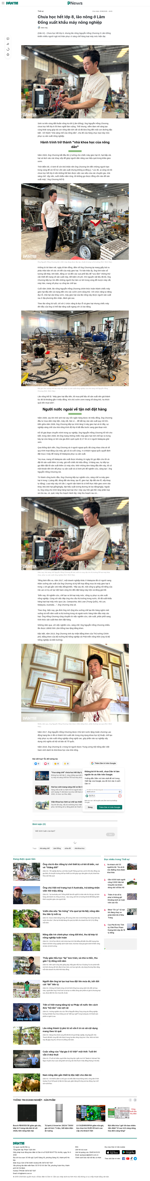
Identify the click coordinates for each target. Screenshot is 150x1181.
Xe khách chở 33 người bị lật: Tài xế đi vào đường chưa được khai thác (116, 868)
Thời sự (40, 11)
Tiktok (131, 1158)
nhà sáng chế (44, 848)
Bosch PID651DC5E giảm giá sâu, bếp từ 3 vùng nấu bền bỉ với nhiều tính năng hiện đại (27, 1128)
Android (129, 1152)
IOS (113, 1152)
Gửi (110, 834)
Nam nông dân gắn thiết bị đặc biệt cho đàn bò (67, 1075)
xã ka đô (68, 848)
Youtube (127, 1158)
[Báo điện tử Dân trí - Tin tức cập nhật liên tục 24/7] (12, 3)
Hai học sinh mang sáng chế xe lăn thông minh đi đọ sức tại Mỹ (78, 787)
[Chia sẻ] (8, 44)
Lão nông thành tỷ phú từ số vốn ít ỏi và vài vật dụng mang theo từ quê (70, 1030)
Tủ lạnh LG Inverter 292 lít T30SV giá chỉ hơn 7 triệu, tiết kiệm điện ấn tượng (59, 1128)
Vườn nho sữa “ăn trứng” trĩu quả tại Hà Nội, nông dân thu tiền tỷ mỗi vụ (71, 913)
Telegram (135, 1158)
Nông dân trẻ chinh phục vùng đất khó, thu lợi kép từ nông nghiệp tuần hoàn (70, 936)
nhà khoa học (79, 848)
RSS (76, 1147)
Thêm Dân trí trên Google (105, 763)
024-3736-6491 (27, 1163)
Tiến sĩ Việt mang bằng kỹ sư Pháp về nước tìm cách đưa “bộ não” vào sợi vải (70, 1006)
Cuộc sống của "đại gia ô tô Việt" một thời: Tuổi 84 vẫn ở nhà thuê (70, 1053)
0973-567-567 (47, 1163)
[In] (8, 54)
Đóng (90, 807)
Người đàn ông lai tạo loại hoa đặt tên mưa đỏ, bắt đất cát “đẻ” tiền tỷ (71, 983)
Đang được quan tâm (24, 859)
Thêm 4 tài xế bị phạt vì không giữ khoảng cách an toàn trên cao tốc (116, 899)
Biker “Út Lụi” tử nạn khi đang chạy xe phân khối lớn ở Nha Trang (116, 914)
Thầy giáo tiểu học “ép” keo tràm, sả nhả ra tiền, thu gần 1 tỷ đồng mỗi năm (70, 959)
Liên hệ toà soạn (81, 1150)
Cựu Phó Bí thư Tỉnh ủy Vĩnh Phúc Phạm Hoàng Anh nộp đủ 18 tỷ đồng (116, 929)
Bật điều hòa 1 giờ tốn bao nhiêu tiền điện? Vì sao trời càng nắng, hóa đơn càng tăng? (122, 1128)
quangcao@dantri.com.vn (89, 1155)
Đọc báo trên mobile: (115, 1147)
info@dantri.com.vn (24, 1173)
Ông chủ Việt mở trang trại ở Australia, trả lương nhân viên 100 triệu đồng (71, 889)
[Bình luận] (8, 38)
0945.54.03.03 (94, 1152)
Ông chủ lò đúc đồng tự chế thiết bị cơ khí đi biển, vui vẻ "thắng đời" (71, 866)
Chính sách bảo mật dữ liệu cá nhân (88, 1157)
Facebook (123, 1158)
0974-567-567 (30, 1171)
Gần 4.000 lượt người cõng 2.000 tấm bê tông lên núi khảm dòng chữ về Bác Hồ (116, 883)
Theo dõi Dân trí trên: (112, 1158)
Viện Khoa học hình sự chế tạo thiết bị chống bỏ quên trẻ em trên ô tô (81, 802)
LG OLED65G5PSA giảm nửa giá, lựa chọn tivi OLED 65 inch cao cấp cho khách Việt (90, 1128)
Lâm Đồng (57, 848)
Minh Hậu (44, 28)
